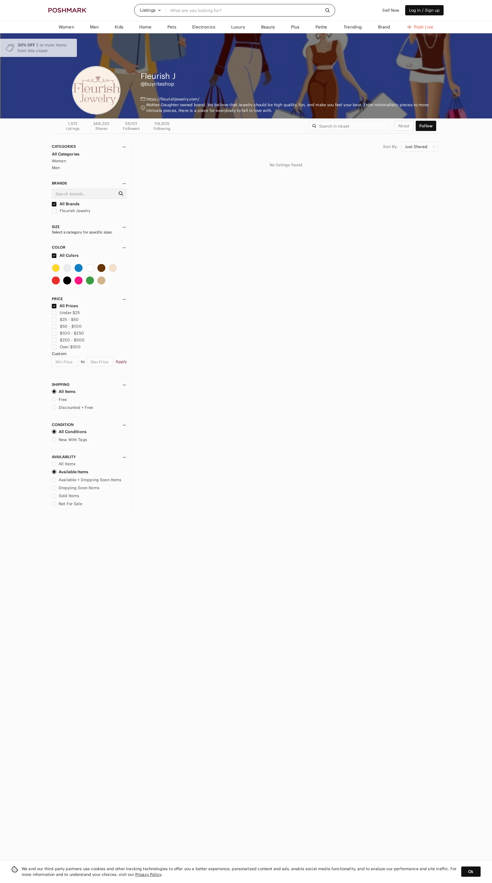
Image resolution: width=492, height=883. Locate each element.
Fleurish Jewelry (75, 210)
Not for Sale (70, 503)
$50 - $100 (71, 326)
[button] (150, 10)
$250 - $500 (72, 340)
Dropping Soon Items (79, 487)
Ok (470, 871)
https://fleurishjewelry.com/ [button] (173, 99)
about (403, 125)
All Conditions (73, 431)
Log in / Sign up (424, 10)
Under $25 (70, 312)
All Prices (69, 305)
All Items (67, 391)
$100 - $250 (72, 333)
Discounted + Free (76, 407)
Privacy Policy (148, 874)
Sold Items (69, 495)
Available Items (73, 471)
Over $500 (70, 346)
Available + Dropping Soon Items (90, 479)
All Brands (69, 203)
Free (63, 399)
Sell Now (390, 10)
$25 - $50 (69, 319)
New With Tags (73, 439)
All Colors (69, 255)
